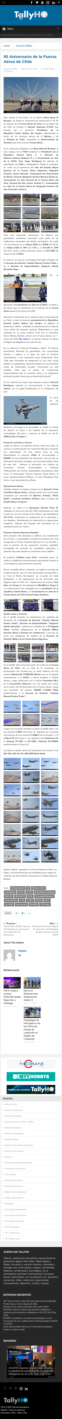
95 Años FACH (38, 888)
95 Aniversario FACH (20, 888)
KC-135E (9, 904)
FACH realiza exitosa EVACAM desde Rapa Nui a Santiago (12, 997)
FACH (38, 900)
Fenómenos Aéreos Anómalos (18, 1163)
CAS (30, 896)
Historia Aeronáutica (14, 1186)
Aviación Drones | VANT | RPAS (19, 1122)
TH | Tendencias (12, 1233)
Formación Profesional (15, 1168)
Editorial (8, 1157)
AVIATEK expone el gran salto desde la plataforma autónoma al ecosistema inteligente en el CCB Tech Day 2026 (29, 1312)
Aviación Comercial (13, 1110)
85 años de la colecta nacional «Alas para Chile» (26, 1306)
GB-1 (47, 900)
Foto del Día (10, 1174)
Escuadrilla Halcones (44, 896)
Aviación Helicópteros (14, 1133)
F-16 (22, 900)
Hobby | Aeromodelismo (16, 1192)
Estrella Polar (11, 900)
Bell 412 (8, 896)
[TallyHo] (31, 15)
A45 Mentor (10, 892)
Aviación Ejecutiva (13, 1128)
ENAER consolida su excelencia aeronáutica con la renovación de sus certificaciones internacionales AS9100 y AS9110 (30, 1321)
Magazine (9, 1203)
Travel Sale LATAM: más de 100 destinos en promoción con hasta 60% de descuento (17, 929)
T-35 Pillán (45, 904)
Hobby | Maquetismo (14, 1198)
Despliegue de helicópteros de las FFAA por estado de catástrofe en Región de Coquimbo (32, 1029)
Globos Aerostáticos (14, 1180)
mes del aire (21, 904)
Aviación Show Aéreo (14, 1151)
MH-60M (33, 904)
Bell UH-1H (20, 896)
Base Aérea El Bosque (44, 892)
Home (7, 45)
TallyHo (15, 69)
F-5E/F (30, 900)
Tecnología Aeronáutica (15, 1215)
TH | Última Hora (12, 1238)
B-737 (20, 892)
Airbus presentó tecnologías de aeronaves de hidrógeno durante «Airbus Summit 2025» (45, 929)
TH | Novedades (12, 1227)
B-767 (29, 892)
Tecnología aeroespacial (16, 1209)
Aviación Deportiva (13, 1116)
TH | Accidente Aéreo (14, 1221)
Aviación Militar (24, 45)
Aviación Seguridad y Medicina (19, 1145)
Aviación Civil (11, 1104)
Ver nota (23, 339)
